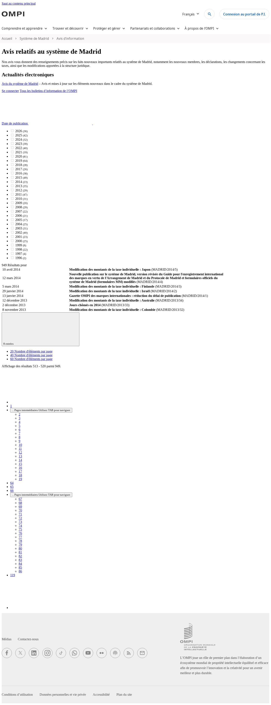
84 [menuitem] (20, 563)
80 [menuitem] (20, 548)
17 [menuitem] (20, 471)
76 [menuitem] (20, 533)
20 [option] (31, 351)
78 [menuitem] (20, 541)
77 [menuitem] (20, 537)
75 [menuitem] (20, 529)
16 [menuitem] (20, 467)
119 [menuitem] (12, 575)
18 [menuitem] (20, 475)
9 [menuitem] (19, 441)
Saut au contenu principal (19, 3)
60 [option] (31, 359)
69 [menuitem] (20, 506)
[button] (79, 123)
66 (12, 490)
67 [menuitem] (20, 499)
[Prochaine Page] (42, 607)
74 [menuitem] (20, 525)
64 (12, 483)
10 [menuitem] (20, 445)
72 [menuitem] (20, 518)
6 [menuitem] (19, 429)
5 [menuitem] (19, 426)
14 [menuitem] (20, 460)
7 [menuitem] (19, 433)
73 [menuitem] (20, 522)
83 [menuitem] (20, 560)
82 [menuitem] (20, 556)
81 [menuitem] (20, 552)
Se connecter (10, 91)
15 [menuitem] (20, 464)
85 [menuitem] (20, 567)
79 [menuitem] (20, 544)
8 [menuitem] (19, 437)
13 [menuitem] (20, 456)
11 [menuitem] (20, 448)
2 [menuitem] (19, 414)
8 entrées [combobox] (8, 343)
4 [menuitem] (19, 422)
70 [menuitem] (20, 510)
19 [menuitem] (20, 479)
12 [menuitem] (20, 452)
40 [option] (31, 355)
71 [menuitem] (20, 514)
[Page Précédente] (42, 402)
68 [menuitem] (20, 503)
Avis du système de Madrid (20, 83)
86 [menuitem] (20, 571)
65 (12, 486)
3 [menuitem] (19, 418)
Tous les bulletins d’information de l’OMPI (48, 91)
